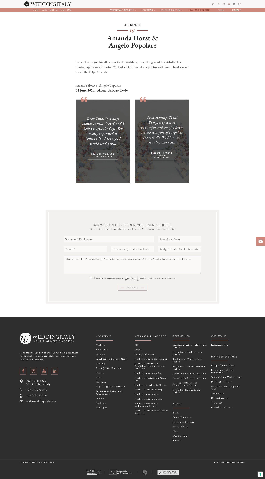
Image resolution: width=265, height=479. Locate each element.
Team (221, 10)
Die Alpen (101, 407)
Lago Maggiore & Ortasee (110, 386)
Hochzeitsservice (224, 356)
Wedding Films (181, 436)
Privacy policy (132, 280)
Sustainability (180, 426)
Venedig (100, 363)
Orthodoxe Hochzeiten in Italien (186, 391)
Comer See (102, 350)
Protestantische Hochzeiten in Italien (189, 367)
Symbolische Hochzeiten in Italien (187, 360)
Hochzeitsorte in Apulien (148, 373)
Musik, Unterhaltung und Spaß (225, 387)
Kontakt (236, 10)
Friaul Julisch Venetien (108, 368)
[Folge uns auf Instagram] (33, 371)
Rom (98, 377)
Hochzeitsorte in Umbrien (149, 399)
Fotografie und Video (223, 365)
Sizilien (100, 398)
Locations (147, 10)
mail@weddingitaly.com (41, 401)
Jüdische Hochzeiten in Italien (189, 373)
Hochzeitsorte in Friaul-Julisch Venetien (151, 412)
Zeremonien (217, 393)
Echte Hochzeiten (170, 10)
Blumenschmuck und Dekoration (222, 371)
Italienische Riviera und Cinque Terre (109, 392)
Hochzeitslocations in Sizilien (151, 385)
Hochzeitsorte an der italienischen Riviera (146, 404)
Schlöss (139, 350)
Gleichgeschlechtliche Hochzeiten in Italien (185, 384)
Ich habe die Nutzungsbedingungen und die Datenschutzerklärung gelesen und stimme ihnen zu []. (133, 278)
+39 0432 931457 (37, 389)
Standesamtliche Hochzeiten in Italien (190, 346)
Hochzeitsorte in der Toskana (151, 359)
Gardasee (101, 382)
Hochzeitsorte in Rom (147, 394)
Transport (216, 403)
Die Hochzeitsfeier (221, 382)
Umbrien (101, 403)
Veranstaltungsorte (122, 10)
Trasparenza (241, 462)
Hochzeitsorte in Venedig (148, 389)
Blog (175, 431)
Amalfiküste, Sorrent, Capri (112, 359)
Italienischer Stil (220, 345)
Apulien (100, 354)
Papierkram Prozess (222, 407)
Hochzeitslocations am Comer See (151, 379)
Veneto (100, 373)
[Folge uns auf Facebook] (23, 371)
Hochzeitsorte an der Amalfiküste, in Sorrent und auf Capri (150, 366)
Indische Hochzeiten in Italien (189, 378)
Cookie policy (230, 462)
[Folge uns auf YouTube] (44, 371)
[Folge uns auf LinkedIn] (54, 371)
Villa (137, 345)
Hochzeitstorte (219, 398)
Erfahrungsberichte (199, 10)
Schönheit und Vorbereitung (226, 377)
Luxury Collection (145, 354)
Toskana (100, 345)
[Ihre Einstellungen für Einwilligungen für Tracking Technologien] (260, 474)
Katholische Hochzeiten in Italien (187, 353)
